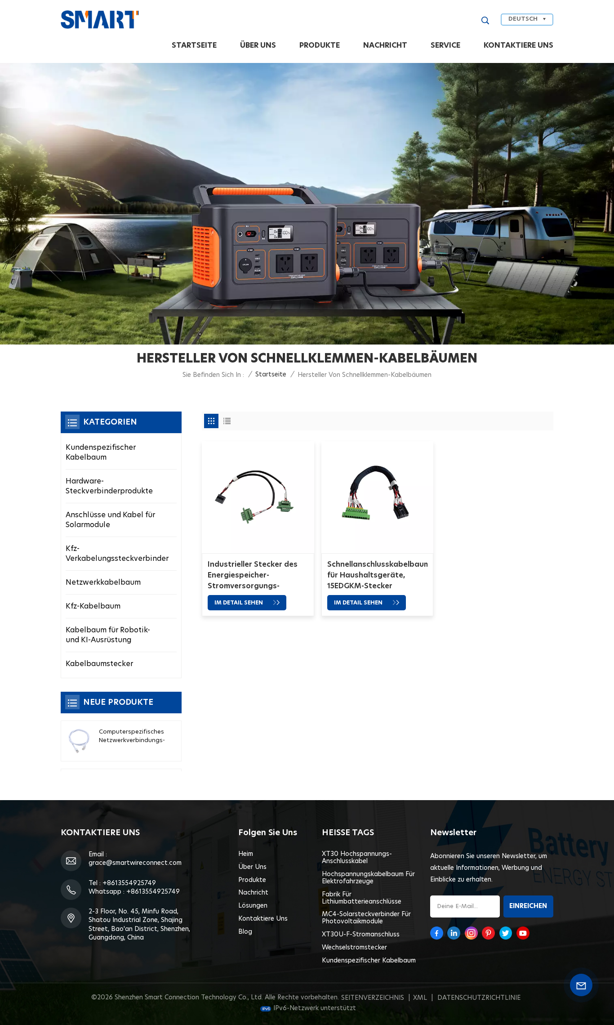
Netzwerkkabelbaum (103, 582)
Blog (245, 932)
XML (420, 998)
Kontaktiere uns (518, 45)
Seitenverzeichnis (372, 998)
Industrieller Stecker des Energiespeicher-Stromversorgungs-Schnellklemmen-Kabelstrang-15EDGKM (253, 576)
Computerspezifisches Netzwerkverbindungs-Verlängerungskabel (132, 737)
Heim (245, 854)
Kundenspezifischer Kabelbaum (101, 452)
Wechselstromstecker (354, 947)
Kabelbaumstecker (99, 663)
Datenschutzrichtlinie (479, 998)
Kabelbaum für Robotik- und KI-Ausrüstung (108, 635)
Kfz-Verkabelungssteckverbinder (117, 553)
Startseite (194, 45)
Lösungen (252, 906)
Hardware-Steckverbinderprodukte (109, 486)
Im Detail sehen (239, 602)
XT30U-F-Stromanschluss (361, 934)
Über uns (258, 45)
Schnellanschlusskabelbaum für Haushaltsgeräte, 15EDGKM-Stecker (377, 575)
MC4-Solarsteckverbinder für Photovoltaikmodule (366, 918)
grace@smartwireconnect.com (135, 863)
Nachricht (385, 45)
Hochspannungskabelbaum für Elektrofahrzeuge (368, 878)
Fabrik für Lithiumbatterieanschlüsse (361, 898)
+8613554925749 (129, 883)
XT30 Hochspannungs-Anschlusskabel (357, 857)
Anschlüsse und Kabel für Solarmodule (110, 519)
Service (445, 45)
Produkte (319, 45)
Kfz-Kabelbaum (93, 606)
